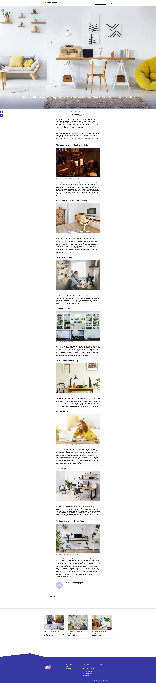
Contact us (68, 668)
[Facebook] (104, 664)
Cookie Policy (86, 666)
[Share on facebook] (1, 112)
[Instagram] (108, 664)
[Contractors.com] (50, 3)
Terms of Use (86, 675)
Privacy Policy (86, 664)
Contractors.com (99, 680)
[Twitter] (101, 664)
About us (68, 666)
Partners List (86, 677)
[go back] (2, 10)
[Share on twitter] (1, 115)
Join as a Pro (69, 664)
